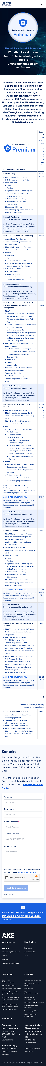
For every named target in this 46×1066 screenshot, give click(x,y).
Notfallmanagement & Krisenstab (31, 1007)
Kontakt (5, 955)
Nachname (9, 809)
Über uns (5, 948)
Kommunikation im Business (34, 1002)
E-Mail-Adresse (11, 821)
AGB (26, 955)
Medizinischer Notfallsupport (29, 998)
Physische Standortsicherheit (31, 993)
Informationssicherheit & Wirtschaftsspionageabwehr (10, 999)
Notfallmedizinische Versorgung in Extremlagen (12, 993)
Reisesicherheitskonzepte (11, 989)
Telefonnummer (11, 834)
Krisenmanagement (9, 985)
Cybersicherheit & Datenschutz (30, 1015)
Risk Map (5, 959)
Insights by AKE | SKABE (11, 952)
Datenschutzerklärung (28, 872)
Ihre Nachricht (11, 846)
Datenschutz (29, 952)
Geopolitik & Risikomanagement (8, 981)
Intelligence (28, 989)
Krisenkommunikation (9, 1009)
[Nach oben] (41, 1061)
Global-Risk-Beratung (10, 963)
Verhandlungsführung (31, 1011)
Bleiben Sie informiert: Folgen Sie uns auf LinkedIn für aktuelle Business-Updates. (23, 916)
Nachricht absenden (16, 888)
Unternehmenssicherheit (33, 980)
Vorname (8, 797)
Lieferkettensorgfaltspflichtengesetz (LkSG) (10, 1005)
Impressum (28, 948)
